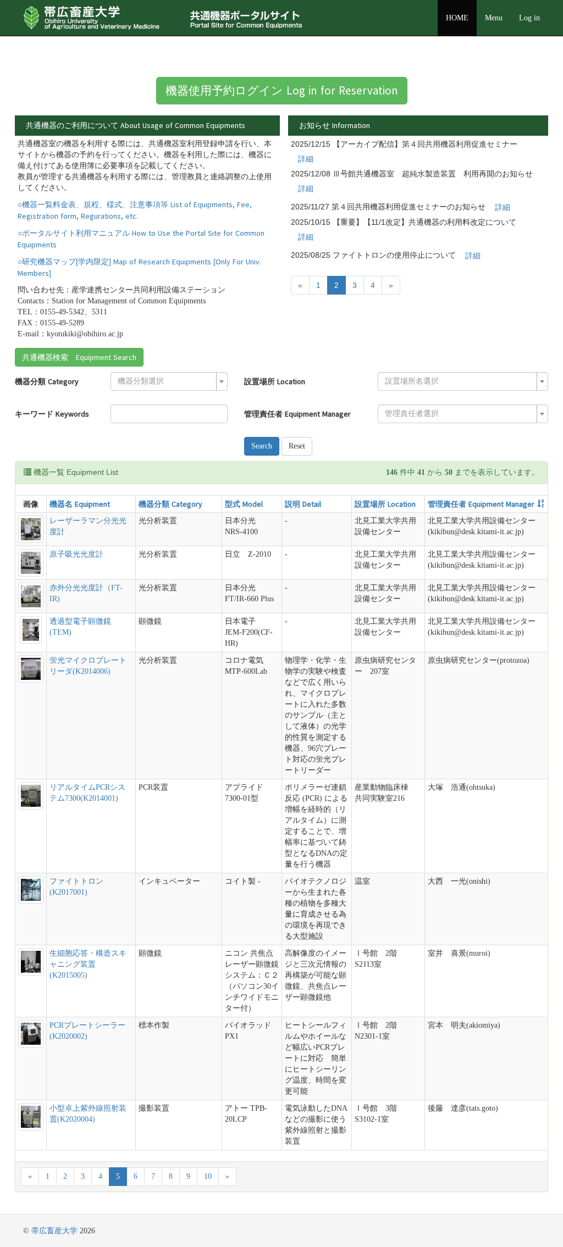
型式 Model (244, 504)
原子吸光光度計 (76, 554)
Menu (494, 18)
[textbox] (166, 381)
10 (208, 1176)
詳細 (305, 158)
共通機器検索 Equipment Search (79, 357)
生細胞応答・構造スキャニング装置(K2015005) (87, 964)
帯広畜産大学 (54, 1231)
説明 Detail (303, 504)
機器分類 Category (47, 381)
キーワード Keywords (52, 413)
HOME (457, 18)
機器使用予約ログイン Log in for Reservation (281, 90)
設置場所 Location (274, 381)
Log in (529, 18)
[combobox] (169, 381)
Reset (297, 446)
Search (261, 446)
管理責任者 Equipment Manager (297, 413)
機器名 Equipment (79, 504)
